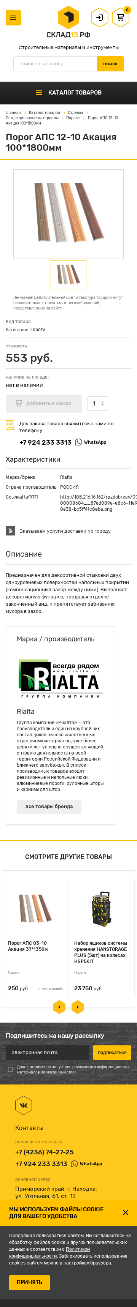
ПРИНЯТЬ (29, 1282)
